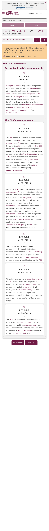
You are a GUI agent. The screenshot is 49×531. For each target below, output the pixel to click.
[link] (12, 13)
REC (31, 31)
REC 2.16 (25, 107)
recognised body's (13, 214)
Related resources (27, 56)
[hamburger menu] (3, 13)
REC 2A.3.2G (11, 113)
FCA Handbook (18, 31)
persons (28, 287)
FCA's (34, 165)
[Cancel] (46, 45)
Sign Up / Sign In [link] (34, 13)
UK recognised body (21, 96)
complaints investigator (15, 225)
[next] (44, 40)
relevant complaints (29, 154)
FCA (20, 140)
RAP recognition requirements (18, 110)
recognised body (33, 94)
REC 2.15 (14, 107)
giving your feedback (24, 8)
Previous (19, 343)
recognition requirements (32, 105)
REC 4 (40, 31)
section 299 (37, 146)
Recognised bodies (13, 86)
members (34, 88)
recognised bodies (13, 143)
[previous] (37, 40)
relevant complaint (30, 257)
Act (11, 138)
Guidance (10, 56)
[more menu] (46, 13)
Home (5, 31)
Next (30, 343)
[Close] (46, 3)
